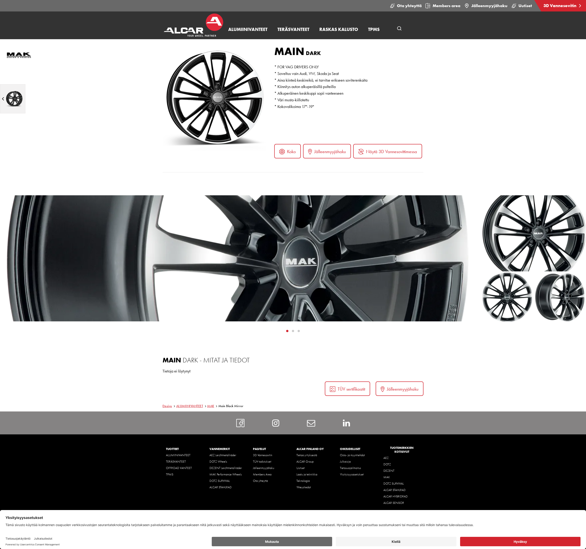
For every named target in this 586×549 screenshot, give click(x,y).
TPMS (169, 474)
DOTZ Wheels (218, 461)
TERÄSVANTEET (176, 461)
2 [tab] (299, 331)
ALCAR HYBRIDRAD (395, 496)
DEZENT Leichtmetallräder (225, 468)
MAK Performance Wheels (225, 474)
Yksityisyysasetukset (352, 474)
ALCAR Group (305, 461)
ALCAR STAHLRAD (220, 487)
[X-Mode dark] (12, 98)
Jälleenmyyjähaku (489, 5)
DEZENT (388, 471)
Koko (291, 151)
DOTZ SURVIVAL (219, 481)
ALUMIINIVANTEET (189, 406)
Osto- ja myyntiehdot (352, 455)
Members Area (262, 474)
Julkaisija (345, 461)
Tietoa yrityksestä (306, 455)
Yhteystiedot (303, 487)
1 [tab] (293, 331)
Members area (446, 5)
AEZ (386, 458)
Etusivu (167, 406)
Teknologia (303, 481)
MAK (210, 406)
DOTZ (387, 464)
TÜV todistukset (262, 461)
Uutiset (525, 5)
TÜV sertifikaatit (351, 389)
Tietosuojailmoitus (350, 468)
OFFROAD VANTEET (179, 468)
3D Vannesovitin (560, 5)
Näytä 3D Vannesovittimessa (391, 151)
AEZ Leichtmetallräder (222, 455)
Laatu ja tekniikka (306, 474)
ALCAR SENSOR (393, 503)
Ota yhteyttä (409, 5)
